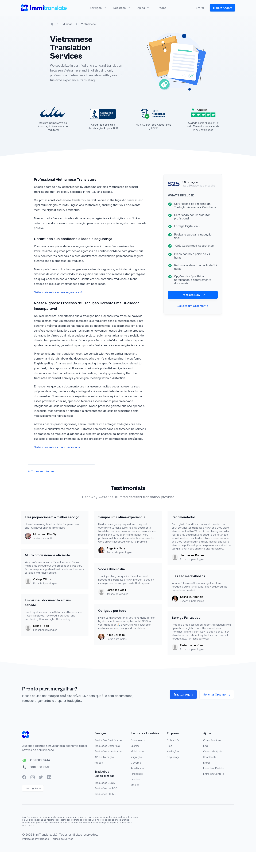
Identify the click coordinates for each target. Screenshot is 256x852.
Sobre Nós (173, 740)
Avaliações (173, 751)
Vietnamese (88, 24)
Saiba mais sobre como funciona (57, 447)
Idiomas (67, 24)
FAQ (205, 745)
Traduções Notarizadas (108, 751)
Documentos (138, 740)
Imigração (136, 757)
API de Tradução (104, 757)
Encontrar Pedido (213, 768)
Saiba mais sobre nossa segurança (58, 292)
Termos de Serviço (62, 838)
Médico (135, 784)
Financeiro (137, 773)
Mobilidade (137, 751)
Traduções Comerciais (108, 745)
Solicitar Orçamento (216, 694)
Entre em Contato (213, 773)
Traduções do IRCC (106, 788)
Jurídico (135, 779)
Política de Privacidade (36, 838)
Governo (136, 762)
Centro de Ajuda (212, 751)
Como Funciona (212, 740)
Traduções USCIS (105, 782)
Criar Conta (209, 757)
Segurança (173, 757)
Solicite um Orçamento (192, 306)
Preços (161, 8)
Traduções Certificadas (108, 740)
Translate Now (190, 295)
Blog (169, 745)
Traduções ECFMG (105, 794)
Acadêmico (137, 768)
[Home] (51, 24)
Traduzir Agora (222, 8)
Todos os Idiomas (41, 471)
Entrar (200, 8)
